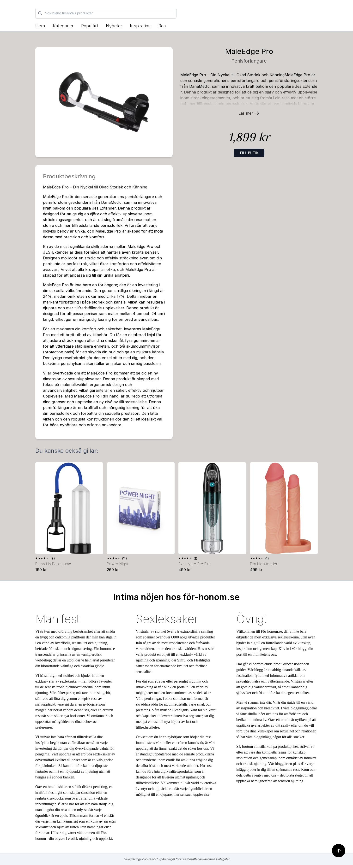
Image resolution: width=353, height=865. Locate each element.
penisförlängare (249, 61)
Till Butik (249, 153)
